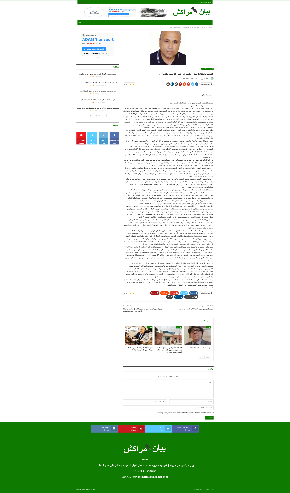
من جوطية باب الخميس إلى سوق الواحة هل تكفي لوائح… (98, 91)
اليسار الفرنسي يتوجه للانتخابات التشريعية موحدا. (196, 309)
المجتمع (203, 69)
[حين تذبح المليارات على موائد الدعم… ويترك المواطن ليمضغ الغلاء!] (138, 335)
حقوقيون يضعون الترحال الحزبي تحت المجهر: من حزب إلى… (98, 74)
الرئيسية (210, 69)
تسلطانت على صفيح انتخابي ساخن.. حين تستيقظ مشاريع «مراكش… (98, 108)
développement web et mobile (85, 489)
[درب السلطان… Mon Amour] (197, 335)
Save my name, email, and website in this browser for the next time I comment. (184, 413)
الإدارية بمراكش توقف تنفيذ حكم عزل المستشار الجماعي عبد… (97, 82)
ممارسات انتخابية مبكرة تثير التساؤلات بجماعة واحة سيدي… (98, 99)
